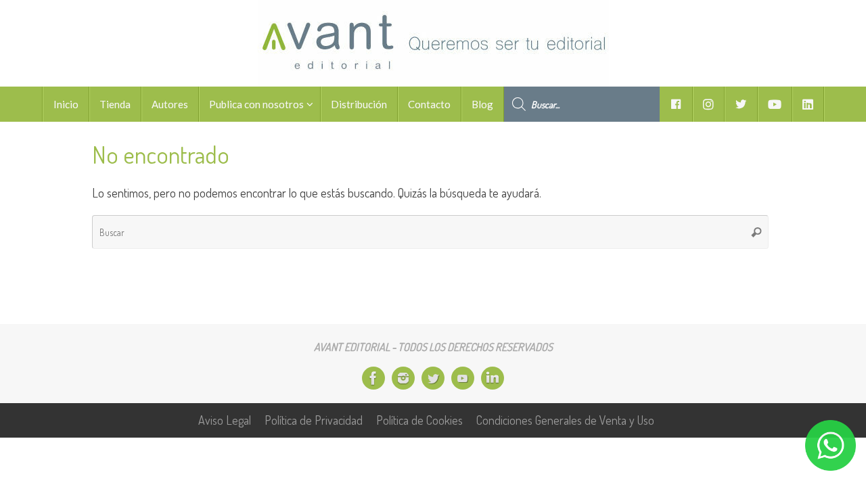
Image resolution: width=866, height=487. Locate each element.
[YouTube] (462, 378)
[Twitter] (433, 378)
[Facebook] (373, 378)
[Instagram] (403, 378)
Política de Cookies (419, 420)
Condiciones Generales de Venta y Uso (565, 420)
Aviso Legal (224, 420)
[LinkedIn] (492, 378)
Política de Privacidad (314, 420)
